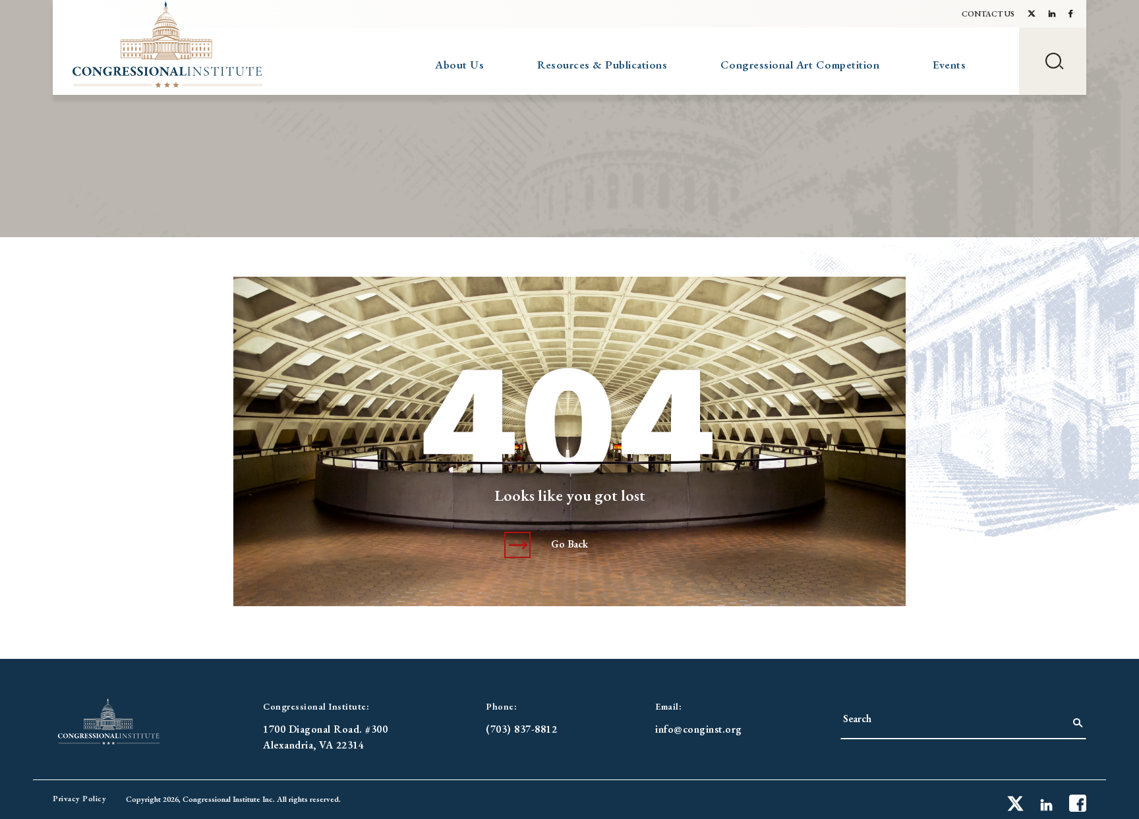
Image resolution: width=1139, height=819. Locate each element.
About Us (459, 64)
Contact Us (988, 14)
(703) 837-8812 (521, 729)
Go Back (569, 544)
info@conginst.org (698, 729)
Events (949, 64)
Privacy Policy (79, 798)
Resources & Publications (602, 64)
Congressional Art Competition (800, 64)
